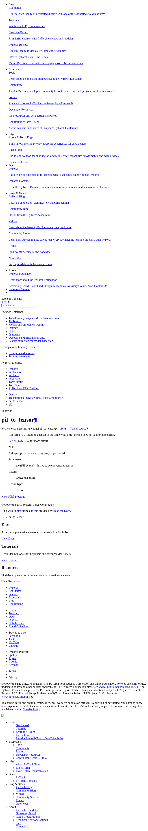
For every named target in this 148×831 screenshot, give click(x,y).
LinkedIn (14, 645)
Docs (12, 394)
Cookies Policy (31, 709)
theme (34, 510)
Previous (19, 496)
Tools (19, 744)
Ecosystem (15, 597)
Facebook (14, 635)
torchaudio (15, 372)
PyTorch (13, 368)
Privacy (13, 677)
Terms (12, 670)
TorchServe (15, 385)
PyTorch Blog (24, 787)
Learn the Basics (25, 731)
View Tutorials (9, 560)
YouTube (14, 642)
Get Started (15, 590)
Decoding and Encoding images (27, 337)
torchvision (15, 378)
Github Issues (16, 623)
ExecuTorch (23, 767)
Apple (12, 658)
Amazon (13, 664)
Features (13, 594)
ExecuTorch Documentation (32, 770)
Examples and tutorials (21, 353)
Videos (20, 793)
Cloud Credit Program (28, 816)
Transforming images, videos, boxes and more (35, 318)
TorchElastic (16, 381)
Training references (20, 356)
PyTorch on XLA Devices (24, 388)
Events (20, 800)
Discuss (13, 619)
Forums (20, 751)
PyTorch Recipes (25, 735)
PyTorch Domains (26, 780)
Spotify (13, 655)
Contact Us (22, 826)
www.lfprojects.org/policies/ (17, 696)
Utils (11, 331)
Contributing (16, 603)
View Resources (10, 581)
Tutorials (14, 613)
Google (13, 661)
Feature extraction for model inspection (31, 340)
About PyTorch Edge (28, 764)
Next (4, 496)
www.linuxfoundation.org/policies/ (118, 686)
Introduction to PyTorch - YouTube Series (39, 738)
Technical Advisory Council (32, 819)
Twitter (13, 639)
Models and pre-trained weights (27, 324)
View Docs (7, 538)
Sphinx (18, 510)
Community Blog (26, 790)
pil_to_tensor (16, 516)
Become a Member (19, 289)
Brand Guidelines (19, 626)
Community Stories (27, 797)
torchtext (14, 375)
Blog (11, 600)
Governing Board (26, 813)
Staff (18, 823)
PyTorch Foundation (27, 810)
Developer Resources (28, 754)
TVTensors (15, 321)
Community (22, 748)
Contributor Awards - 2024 (31, 757)
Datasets (13, 327)
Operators (14, 334)
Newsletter (22, 803)
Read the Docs (61, 510)
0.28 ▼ (5, 301)
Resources (14, 610)
